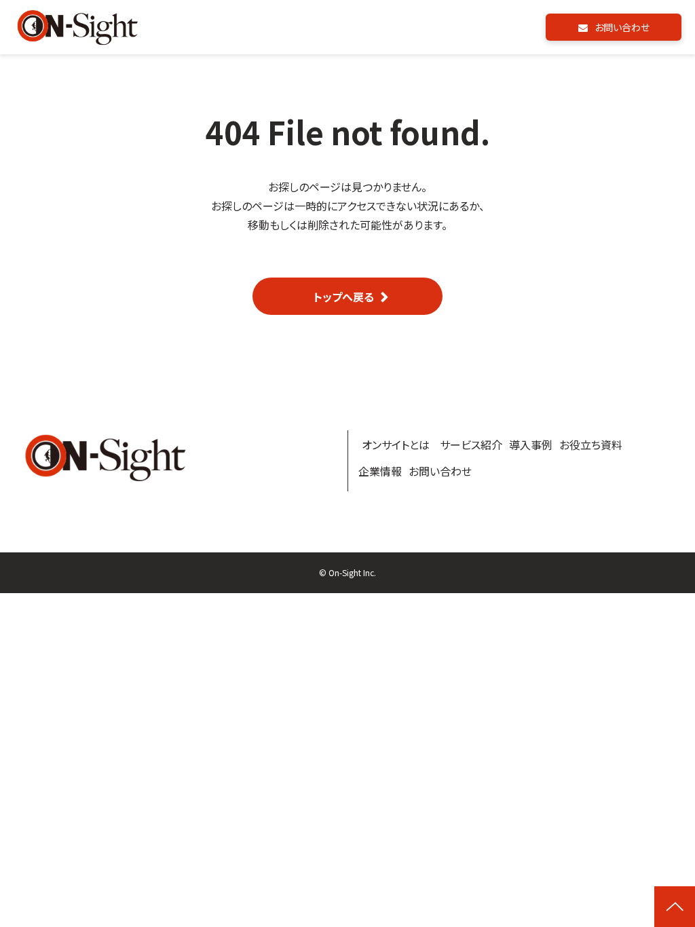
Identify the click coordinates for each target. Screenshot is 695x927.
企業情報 (380, 471)
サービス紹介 (471, 444)
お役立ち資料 (590, 444)
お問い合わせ (622, 27)
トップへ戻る (344, 296)
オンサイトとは (396, 444)
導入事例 (530, 444)
